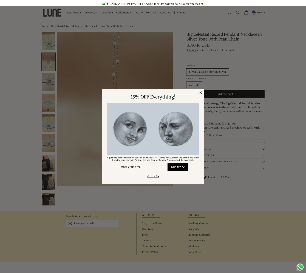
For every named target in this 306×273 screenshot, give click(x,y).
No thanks (153, 176)
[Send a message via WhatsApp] (300, 267)
